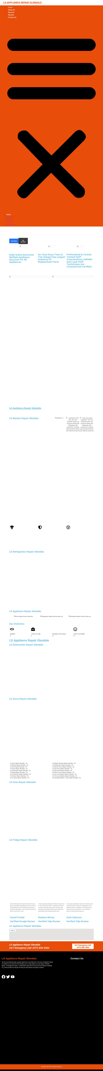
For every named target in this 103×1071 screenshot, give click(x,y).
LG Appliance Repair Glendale (25, 408)
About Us (11, 10)
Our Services (23, 241)
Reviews (11, 15)
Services (11, 12)
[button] (51, 116)
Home (10, 7)
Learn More (14, 241)
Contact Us (12, 17)
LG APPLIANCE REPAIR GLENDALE (22, 2)
